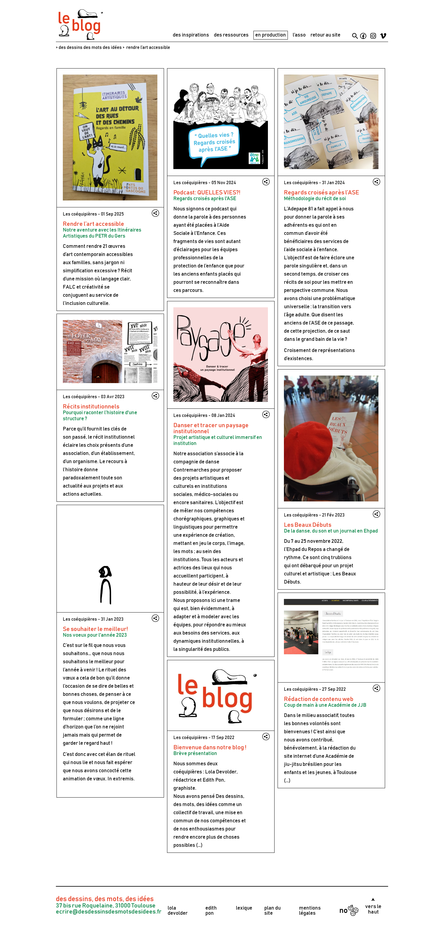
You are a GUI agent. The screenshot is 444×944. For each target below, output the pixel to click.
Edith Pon (213, 780)
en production (270, 35)
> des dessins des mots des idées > (90, 47)
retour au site (325, 35)
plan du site (272, 911)
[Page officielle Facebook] (363, 37)
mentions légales (310, 911)
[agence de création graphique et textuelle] (80, 39)
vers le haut (373, 909)
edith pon (211, 911)
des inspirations (191, 35)
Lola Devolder (220, 772)
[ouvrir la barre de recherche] (355, 36)
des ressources (231, 35)
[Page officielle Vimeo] (383, 37)
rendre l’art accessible (147, 47)
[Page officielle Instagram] (373, 37)
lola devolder (178, 911)
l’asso (299, 35)
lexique (244, 908)
